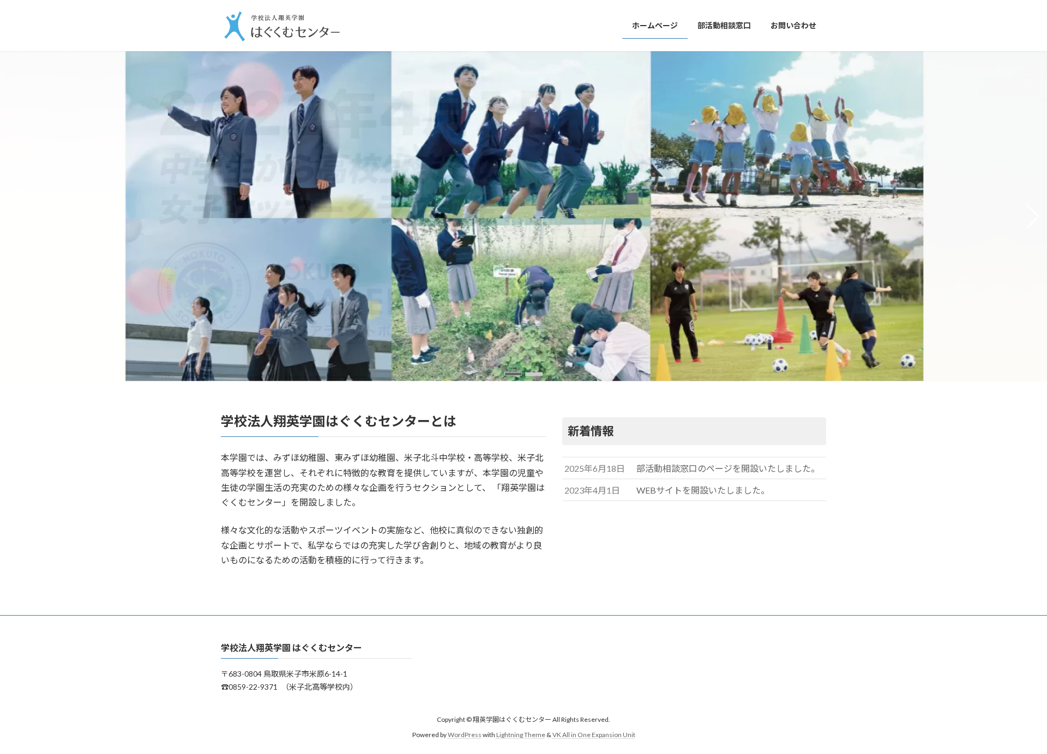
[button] (513, 374)
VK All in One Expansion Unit (593, 735)
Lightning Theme (520, 735)
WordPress (465, 735)
